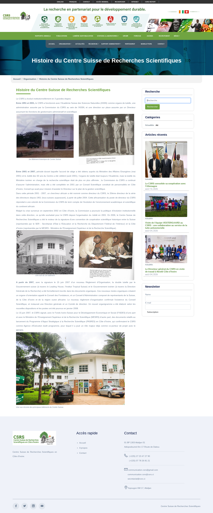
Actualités (79, 44)
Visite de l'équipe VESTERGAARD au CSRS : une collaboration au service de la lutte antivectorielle (166, 225)
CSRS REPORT (150, 2)
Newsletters (146, 44)
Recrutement (164, 36)
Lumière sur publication (83, 36)
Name (148, 294)
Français (73, 2)
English (60, 2)
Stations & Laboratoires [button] (107, 36)
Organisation (29, 79)
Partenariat (130, 44)
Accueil (52, 44)
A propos (83, 448)
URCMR (125, 36)
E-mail (148, 303)
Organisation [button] (64, 44)
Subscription (152, 312)
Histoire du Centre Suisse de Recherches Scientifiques (66, 79)
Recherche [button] (93, 44)
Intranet (135, 2)
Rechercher (120, 2)
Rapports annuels (43, 36)
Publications (61, 36)
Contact (86, 2)
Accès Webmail (102, 2)
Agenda (150, 36)
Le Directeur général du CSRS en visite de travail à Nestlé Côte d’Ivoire (165, 270)
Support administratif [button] (110, 44)
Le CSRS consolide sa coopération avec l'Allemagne (165, 184)
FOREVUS (137, 36)
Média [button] (176, 36)
